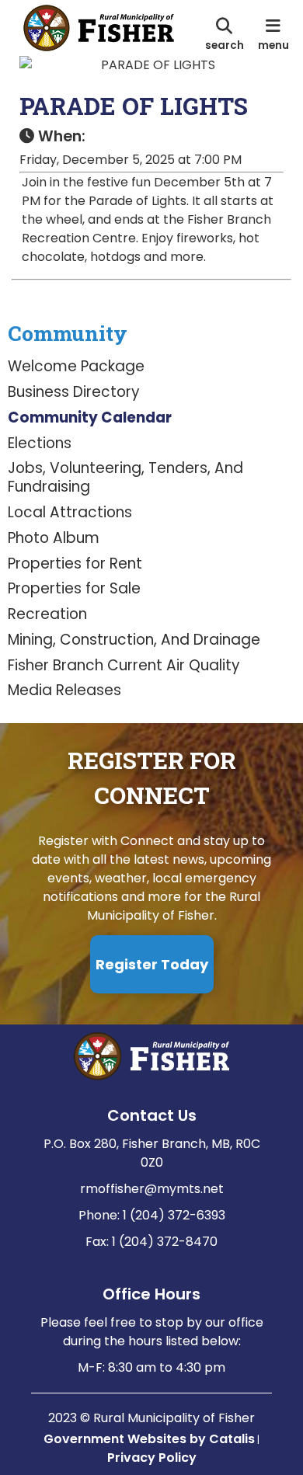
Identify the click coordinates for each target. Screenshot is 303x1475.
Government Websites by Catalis (149, 1439)
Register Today (152, 964)
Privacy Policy (152, 1457)
